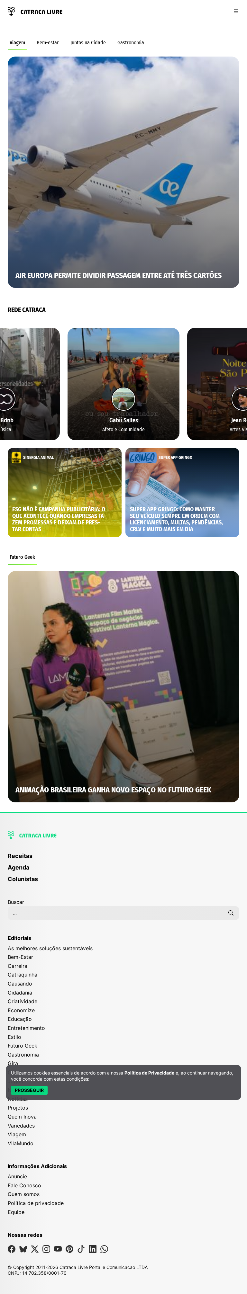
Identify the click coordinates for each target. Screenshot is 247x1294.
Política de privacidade (36, 1203)
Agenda (18, 867)
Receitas (20, 855)
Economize (21, 1010)
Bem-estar (48, 43)
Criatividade (22, 1001)
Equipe (16, 1212)
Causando (20, 983)
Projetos (18, 1107)
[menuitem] (123, 859)
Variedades (21, 1125)
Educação (20, 1019)
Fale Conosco (24, 1185)
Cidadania (20, 992)
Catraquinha (22, 974)
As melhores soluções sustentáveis (50, 948)
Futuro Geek (22, 557)
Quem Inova (22, 1116)
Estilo (14, 1037)
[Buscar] (230, 913)
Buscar (16, 902)
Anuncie (17, 1176)
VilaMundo (20, 1143)
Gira (13, 1063)
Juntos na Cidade (88, 43)
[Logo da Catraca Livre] (35, 10)
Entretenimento (26, 1028)
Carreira (17, 966)
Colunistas (23, 879)
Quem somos (24, 1194)
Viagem (17, 43)
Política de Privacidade (149, 1072)
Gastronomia (130, 43)
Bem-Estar (20, 957)
